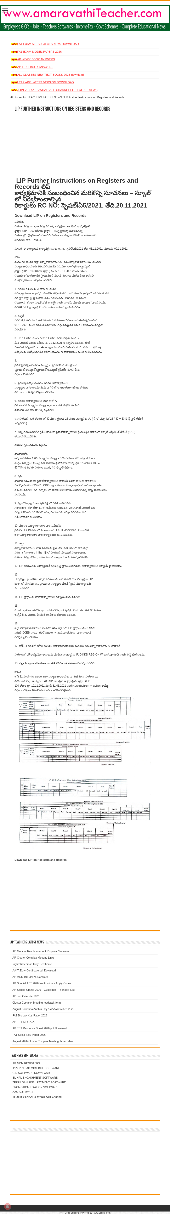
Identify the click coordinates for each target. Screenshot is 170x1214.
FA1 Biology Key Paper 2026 (29, 1015)
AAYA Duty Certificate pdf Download (34, 970)
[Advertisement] (85, 143)
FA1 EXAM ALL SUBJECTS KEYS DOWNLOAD (48, 44)
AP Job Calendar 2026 (25, 996)
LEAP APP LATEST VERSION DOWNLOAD (45, 82)
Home (17, 97)
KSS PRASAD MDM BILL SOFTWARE (36, 1068)
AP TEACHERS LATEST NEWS (42, 97)
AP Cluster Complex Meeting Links (33, 957)
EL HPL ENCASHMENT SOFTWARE (35, 1077)
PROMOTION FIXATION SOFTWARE (35, 1087)
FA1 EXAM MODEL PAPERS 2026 (39, 51)
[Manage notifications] (7, 1206)
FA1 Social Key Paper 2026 (29, 1034)
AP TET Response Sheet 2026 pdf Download (39, 1028)
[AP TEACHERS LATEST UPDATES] (85, 17)
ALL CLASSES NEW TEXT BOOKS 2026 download (50, 74)
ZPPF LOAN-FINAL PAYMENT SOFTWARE (39, 1082)
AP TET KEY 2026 (23, 1021)
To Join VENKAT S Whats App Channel (37, 1096)
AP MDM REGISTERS (26, 1063)
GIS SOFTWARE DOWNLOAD (31, 1072)
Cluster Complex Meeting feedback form (36, 1002)
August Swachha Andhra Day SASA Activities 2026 (43, 1009)
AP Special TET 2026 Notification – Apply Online (41, 983)
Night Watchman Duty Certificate (32, 964)
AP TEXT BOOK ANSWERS (35, 67)
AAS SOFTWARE (23, 1092)
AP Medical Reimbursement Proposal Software (40, 951)
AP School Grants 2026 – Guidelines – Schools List (43, 989)
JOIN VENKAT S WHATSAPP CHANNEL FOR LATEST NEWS (57, 90)
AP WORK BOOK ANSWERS (36, 59)
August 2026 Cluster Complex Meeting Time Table (42, 1041)
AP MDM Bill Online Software (30, 976)
